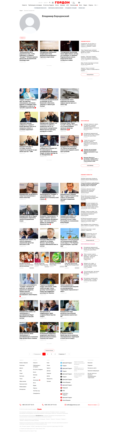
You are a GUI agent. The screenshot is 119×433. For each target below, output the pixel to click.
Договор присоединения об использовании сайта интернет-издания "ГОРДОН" (79, 375)
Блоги (57, 5)
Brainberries (37, 266)
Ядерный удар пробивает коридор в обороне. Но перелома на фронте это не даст (90, 51)
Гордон (21, 10)
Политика (22, 365)
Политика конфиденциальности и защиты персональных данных (79, 368)
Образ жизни (23, 381)
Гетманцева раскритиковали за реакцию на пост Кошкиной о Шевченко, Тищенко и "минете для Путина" (49, 103)
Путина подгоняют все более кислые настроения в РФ (89, 63)
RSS (64, 390)
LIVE (67, 5)
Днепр (48, 376)
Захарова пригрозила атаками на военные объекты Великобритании (89, 179)
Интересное (22, 389)
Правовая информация (93, 370)
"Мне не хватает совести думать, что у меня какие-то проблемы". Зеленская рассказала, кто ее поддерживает (91, 256)
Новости (24, 5)
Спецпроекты (36, 393)
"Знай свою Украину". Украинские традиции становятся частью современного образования (90, 58)
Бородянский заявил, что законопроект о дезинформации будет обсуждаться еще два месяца (27, 315)
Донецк (48, 370)
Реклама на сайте (92, 368)
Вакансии (90, 362)
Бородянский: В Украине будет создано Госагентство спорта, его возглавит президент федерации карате (69, 197)
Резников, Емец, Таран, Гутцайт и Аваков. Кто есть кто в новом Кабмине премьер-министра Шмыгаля (69, 126)
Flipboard (65, 387)
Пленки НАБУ (82, 7)
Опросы (91, 5)
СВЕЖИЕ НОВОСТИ (86, 174)
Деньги (21, 368)
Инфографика (23, 386)
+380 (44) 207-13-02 (50, 404)
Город (48, 360)
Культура (22, 376)
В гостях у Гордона (48, 5)
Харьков (49, 373)
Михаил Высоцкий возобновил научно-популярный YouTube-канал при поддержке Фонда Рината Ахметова (89, 197)
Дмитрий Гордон (67, 362)
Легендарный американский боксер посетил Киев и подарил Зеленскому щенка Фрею (91, 134)
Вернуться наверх (92, 404)
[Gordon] (62, 2)
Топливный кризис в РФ (40, 7)
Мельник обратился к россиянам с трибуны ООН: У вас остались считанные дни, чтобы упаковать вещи (91, 159)
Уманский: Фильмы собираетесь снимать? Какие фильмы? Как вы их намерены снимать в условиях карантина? (28, 126)
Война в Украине (24, 362)
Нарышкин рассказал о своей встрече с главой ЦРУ (88, 229)
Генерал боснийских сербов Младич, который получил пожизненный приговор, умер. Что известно (90, 184)
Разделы (35, 360)
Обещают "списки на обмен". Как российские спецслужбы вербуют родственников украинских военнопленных (89, 213)
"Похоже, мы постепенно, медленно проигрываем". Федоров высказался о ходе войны (91, 151)
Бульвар (62, 5)
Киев (48, 362)
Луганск (49, 381)
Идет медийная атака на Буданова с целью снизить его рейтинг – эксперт (90, 225)
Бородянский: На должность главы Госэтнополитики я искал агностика (29, 196)
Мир (21, 370)
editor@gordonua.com (73, 404)
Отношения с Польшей (70, 7)
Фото (80, 5)
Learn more (47, 266)
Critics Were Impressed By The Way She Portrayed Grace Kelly (72, 265)
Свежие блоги (85, 41)
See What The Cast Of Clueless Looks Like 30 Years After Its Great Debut (26, 265)
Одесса (48, 368)
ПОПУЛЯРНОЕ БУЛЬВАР (88, 244)
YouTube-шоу (36, 390)
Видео (85, 5)
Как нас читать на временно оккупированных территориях (92, 375)
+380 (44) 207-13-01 (28, 404)
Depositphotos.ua (39, 415)
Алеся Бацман (66, 382)
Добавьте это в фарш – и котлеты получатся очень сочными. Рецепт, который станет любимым (90, 265)
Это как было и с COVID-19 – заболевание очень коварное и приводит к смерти (88, 45)
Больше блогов (90, 74)
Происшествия (23, 384)
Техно (21, 378)
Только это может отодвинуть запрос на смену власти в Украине (90, 69)
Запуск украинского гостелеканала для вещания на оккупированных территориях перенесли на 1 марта (69, 288)
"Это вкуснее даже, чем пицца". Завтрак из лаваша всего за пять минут (91, 273)
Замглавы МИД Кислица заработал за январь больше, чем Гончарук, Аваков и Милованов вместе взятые (49, 243)
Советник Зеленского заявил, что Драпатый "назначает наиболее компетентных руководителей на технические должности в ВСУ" (91, 127)
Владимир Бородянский (29, 10)
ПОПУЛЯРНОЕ (85, 120)
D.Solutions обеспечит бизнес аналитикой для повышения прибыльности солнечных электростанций (88, 190)
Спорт (21, 373)
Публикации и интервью (35, 5)
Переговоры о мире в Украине (55, 7)
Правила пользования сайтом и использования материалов (79, 363)
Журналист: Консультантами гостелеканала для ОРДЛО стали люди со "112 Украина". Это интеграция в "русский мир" (69, 243)
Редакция (90, 365)
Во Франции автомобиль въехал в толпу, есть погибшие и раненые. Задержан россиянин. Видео (89, 220)
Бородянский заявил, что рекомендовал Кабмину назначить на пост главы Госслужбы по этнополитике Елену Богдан (69, 219)
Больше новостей (90, 240)
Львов (48, 365)
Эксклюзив (73, 5)
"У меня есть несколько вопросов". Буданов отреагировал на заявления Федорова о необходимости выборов (91, 143)
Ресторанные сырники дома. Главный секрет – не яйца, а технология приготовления (91, 279)
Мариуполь (49, 378)
